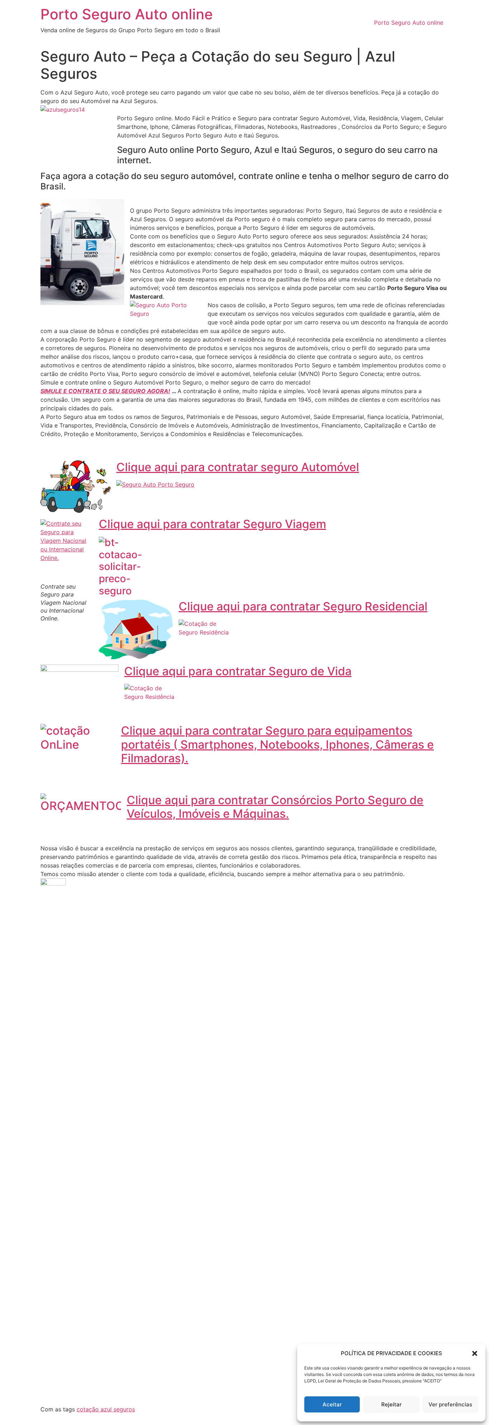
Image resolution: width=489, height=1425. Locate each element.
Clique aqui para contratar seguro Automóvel (237, 467)
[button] (474, 1353)
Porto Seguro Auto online (126, 14)
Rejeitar (391, 1404)
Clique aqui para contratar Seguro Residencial (303, 606)
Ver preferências (450, 1404)
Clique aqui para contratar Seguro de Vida (238, 671)
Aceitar (332, 1404)
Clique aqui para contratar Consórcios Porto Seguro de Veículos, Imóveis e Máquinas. (275, 807)
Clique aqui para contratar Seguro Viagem (212, 524)
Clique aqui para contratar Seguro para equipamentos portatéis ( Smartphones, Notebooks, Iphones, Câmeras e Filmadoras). (277, 744)
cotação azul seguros (106, 1409)
